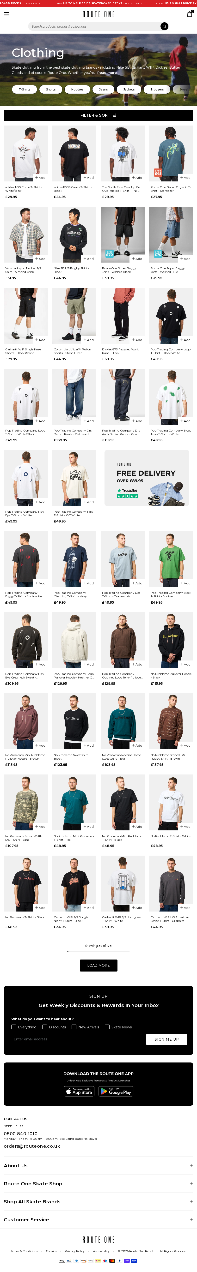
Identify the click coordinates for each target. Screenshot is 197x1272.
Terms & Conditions (24, 1251)
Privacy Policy (75, 1251)
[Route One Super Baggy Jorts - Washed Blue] (171, 235)
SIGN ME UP (167, 1039)
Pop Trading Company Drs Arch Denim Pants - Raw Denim (121, 432)
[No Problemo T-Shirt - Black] (26, 884)
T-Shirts (24, 89)
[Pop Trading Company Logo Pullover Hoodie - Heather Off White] (74, 640)
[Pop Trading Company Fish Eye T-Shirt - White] (26, 478)
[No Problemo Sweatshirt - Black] (74, 721)
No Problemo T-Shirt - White (171, 836)
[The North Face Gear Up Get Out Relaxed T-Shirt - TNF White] (123, 153)
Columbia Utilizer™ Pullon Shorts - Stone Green (72, 351)
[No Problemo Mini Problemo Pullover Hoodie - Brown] (26, 721)
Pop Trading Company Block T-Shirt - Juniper (171, 594)
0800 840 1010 (20, 1134)
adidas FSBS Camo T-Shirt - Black (73, 188)
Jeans (103, 89)
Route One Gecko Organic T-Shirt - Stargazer (171, 188)
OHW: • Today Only (76, 3)
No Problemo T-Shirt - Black (24, 917)
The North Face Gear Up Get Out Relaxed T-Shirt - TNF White (121, 188)
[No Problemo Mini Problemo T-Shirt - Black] (123, 802)
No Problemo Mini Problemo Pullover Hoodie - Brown (25, 756)
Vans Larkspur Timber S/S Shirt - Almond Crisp (23, 270)
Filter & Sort (95, 115)
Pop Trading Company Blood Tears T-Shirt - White (171, 432)
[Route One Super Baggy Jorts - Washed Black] (123, 235)
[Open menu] (6, 14)
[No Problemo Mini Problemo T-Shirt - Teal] (74, 802)
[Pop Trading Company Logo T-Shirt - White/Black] (26, 397)
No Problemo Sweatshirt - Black (72, 756)
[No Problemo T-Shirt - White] (171, 802)
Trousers (157, 89)
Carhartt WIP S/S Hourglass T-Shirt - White (121, 919)
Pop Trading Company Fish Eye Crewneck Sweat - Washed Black (24, 675)
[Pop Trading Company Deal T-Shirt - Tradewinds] (123, 559)
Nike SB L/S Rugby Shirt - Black (71, 270)
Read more (107, 73)
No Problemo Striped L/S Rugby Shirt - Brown (168, 756)
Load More (98, 965)
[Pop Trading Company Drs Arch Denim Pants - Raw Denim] (123, 397)
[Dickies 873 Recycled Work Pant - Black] (123, 316)
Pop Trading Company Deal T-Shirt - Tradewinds (121, 594)
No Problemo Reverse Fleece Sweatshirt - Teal (121, 756)
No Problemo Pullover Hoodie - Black (171, 675)
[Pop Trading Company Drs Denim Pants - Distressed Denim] (74, 397)
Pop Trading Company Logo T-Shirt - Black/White (171, 351)
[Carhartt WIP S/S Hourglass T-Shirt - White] (123, 884)
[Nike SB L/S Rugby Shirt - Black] (74, 235)
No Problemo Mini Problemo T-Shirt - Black (122, 837)
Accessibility (101, 1251)
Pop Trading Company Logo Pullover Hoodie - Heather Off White (74, 675)
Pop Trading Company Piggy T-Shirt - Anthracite (23, 594)
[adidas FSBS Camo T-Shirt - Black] (74, 153)
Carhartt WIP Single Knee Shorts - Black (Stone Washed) (23, 351)
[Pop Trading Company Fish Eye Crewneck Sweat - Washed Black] (26, 640)
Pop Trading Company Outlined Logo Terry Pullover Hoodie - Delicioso (122, 675)
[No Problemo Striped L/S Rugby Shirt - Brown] (171, 721)
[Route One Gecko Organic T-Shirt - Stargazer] (171, 153)
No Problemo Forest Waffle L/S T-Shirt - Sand (23, 837)
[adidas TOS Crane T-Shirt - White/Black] (26, 153)
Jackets (129, 89)
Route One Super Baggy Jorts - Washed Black (119, 270)
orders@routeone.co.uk (32, 1146)
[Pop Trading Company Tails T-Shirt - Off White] (74, 478)
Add (42, 178)
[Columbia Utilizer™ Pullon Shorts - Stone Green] (74, 316)
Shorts (50, 89)
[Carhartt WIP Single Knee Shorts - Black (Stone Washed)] (26, 316)
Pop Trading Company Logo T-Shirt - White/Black (25, 432)
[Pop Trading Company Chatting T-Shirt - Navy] (74, 559)
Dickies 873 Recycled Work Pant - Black (120, 351)
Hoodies (77, 89)
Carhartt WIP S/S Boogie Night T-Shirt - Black (71, 919)
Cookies (51, 1251)
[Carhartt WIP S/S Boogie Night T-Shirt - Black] (74, 884)
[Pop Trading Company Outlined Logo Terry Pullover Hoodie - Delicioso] (123, 640)
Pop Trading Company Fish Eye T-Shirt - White (24, 513)
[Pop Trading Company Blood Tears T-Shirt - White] (171, 397)
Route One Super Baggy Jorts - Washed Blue (168, 270)
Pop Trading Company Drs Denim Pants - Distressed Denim (73, 432)
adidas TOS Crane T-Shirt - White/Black (23, 188)
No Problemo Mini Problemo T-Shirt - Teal (74, 837)
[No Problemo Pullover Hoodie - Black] (171, 640)
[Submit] (164, 26)
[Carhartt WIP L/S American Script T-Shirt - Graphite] (171, 884)
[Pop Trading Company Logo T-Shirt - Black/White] (171, 316)
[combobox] (98, 26)
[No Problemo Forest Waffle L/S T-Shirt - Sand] (26, 802)
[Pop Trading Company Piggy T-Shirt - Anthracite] (26, 559)
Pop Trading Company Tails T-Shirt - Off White (73, 513)
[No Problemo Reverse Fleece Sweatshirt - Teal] (123, 721)
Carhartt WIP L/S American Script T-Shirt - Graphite (170, 919)
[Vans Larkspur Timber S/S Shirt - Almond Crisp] (26, 235)
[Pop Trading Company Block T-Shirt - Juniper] (171, 559)
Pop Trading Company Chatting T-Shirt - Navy (70, 594)
